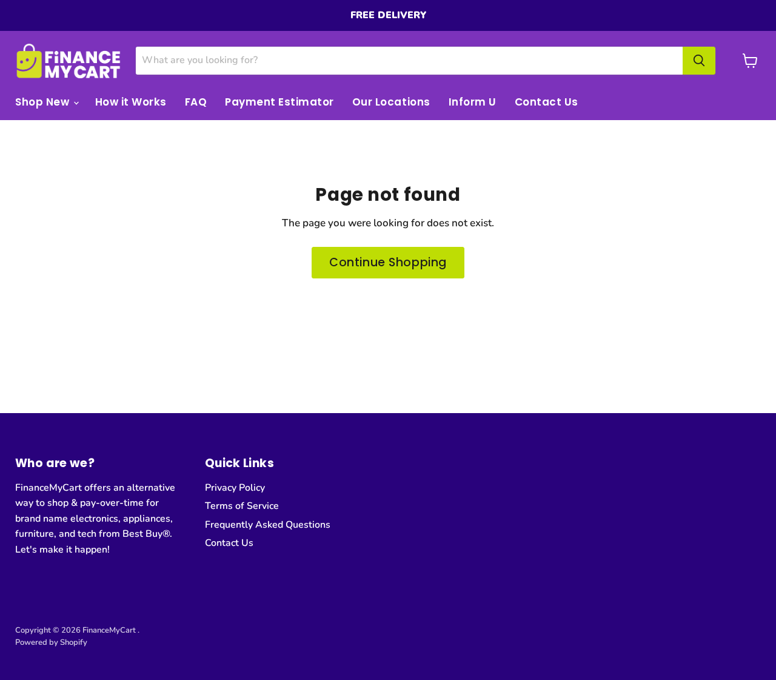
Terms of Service (242, 506)
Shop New (43, 102)
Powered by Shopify (51, 642)
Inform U (473, 102)
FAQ (196, 102)
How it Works (131, 102)
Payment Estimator (279, 102)
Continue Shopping (388, 262)
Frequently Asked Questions (267, 524)
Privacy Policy (235, 487)
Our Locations (391, 102)
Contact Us (546, 102)
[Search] (699, 61)
